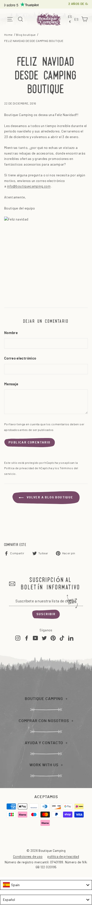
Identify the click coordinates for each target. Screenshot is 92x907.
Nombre (11, 333)
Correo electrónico (20, 358)
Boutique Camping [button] (44, 699)
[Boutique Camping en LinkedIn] (70, 638)
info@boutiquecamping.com (29, 186)
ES (77, 19)
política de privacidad (63, 856)
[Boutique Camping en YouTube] (35, 638)
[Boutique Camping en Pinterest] (53, 638)
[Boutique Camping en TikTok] (62, 638)
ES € (70, 19)
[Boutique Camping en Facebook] (26, 638)
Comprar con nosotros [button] (44, 721)
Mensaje (11, 384)
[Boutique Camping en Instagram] (17, 638)
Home (8, 34)
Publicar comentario (30, 442)
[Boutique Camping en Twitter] (44, 638)
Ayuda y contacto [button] (44, 743)
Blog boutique (26, 34)
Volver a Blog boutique (49, 497)
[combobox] (46, 885)
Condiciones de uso (27, 856)
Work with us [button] (43, 765)
